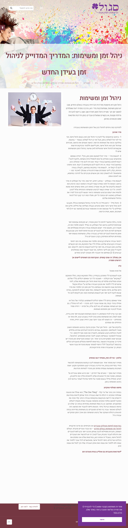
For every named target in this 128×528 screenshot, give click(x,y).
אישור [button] (102, 519)
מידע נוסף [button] (118, 513)
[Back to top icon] (9, 522)
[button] (2, 27)
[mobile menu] (41, 8)
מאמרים (87, 83)
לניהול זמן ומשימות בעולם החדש (107, 428)
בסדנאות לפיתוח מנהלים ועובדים (107, 425)
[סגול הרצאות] (105, 8)
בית (96, 83)
